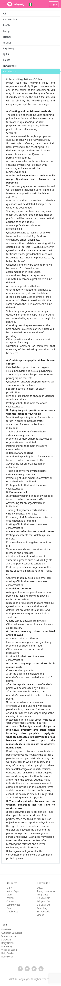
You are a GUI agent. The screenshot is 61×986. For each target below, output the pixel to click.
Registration (10, 19)
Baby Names (7, 943)
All (4, 13)
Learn (9, 894)
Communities (13, 904)
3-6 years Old (43, 904)
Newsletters (10, 65)
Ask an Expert (13, 891)
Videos (40, 915)
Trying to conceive (46, 891)
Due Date (6, 929)
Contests (11, 901)
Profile (6, 25)
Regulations (10, 71)
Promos (10, 898)
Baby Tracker (8, 953)
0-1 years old (43, 898)
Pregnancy (42, 894)
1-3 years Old (43, 901)
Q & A (6, 54)
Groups (7, 42)
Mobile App (12, 911)
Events (9, 908)
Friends (7, 36)
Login (54, 4)
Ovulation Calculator (11, 932)
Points (6, 60)
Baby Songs (7, 956)
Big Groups (9, 48)
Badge (6, 31)
